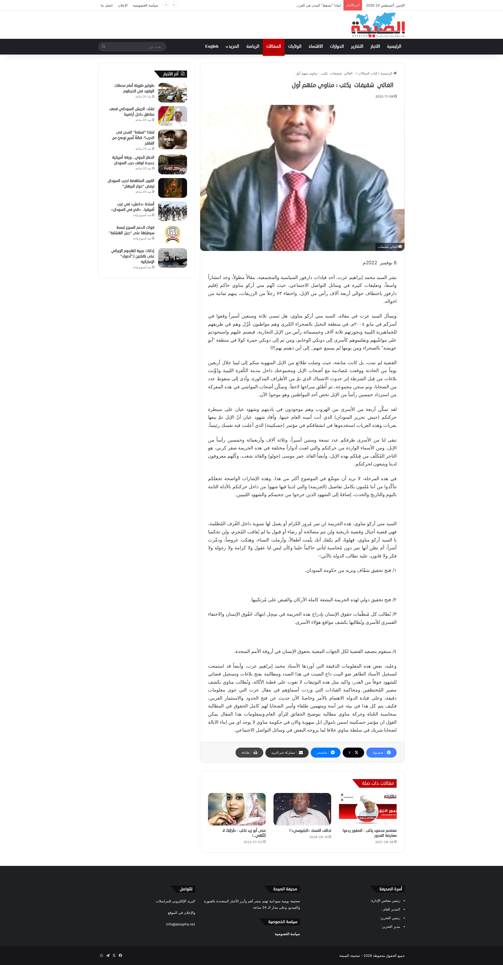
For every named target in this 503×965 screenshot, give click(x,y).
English (211, 47)
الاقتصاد (316, 47)
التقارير (357, 47)
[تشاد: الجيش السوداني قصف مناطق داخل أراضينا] (172, 116)
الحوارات (337, 47)
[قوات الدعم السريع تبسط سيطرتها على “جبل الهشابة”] (172, 234)
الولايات (294, 47)
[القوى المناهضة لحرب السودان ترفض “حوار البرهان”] (172, 188)
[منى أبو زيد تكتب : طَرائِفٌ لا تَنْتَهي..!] (237, 809)
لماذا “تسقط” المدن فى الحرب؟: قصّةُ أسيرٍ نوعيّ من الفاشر (297, 5)
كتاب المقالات (368, 73)
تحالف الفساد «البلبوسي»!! (310, 830)
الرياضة (253, 47)
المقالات (273, 47)
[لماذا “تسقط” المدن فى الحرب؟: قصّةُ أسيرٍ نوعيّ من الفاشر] (172, 139)
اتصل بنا (107, 5)
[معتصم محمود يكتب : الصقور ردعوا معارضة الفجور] (368, 809)
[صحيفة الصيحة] (378, 24)
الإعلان (123, 5)
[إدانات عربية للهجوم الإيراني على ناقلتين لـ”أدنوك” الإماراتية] (172, 258)
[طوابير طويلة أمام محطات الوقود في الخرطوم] (172, 93)
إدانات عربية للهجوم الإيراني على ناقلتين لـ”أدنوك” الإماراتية (132, 256)
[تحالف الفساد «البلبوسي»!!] (302, 809)
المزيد (234, 47)
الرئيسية (394, 47)
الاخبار (375, 47)
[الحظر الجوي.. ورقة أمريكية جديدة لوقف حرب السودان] (172, 164)
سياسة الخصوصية (145, 5)
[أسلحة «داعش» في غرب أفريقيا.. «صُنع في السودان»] (172, 211)
